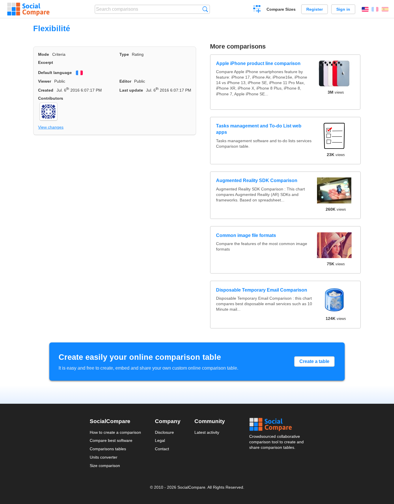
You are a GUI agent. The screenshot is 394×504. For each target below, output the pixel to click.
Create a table (314, 361)
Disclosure (164, 432)
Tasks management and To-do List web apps (258, 129)
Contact (162, 448)
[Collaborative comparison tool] (28, 9)
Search (205, 9)
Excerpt (45, 62)
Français (375, 9)
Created (45, 90)
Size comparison (105, 465)
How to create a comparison (115, 432)
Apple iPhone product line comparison (258, 63)
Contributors (50, 98)
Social (277, 424)
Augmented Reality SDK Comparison (256, 180)
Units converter (103, 457)
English (365, 9)
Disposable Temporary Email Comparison (261, 290)
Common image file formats (246, 235)
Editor (125, 81)
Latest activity (206, 432)
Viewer (44, 81)
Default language (55, 72)
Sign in (343, 9)
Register (314, 9)
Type (124, 54)
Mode (43, 54)
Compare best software (111, 440)
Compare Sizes (281, 9)
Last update (131, 90)
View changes (50, 127)
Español (385, 9)
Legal (160, 440)
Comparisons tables (108, 448)
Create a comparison (257, 10)
